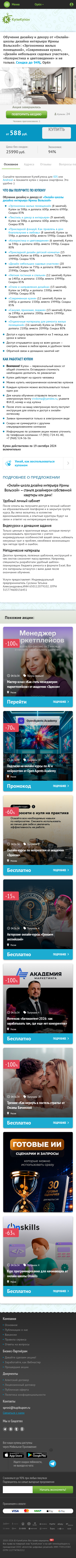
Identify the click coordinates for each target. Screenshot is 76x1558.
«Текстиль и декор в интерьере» (29, 217)
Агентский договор (17, 1380)
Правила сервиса (15, 1339)
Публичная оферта (17, 1389)
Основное (11, 164)
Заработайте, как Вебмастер (23, 1362)
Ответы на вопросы (17, 1344)
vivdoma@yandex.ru (45, 398)
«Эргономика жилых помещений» (30, 206)
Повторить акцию (26, 114)
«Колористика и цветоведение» (29, 240)
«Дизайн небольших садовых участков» (34, 263)
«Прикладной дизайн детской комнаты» (34, 252)
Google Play (36, 1455)
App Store (13, 1455)
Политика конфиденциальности (25, 1394)
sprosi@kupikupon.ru (16, 1408)
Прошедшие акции (17, 1367)
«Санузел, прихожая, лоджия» (27, 310)
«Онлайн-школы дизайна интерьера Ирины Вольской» (33, 198)
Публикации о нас (16, 1330)
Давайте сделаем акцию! (20, 1357)
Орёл (38, 4)
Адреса (29, 164)
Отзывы (45, 164)
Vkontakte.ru (11, 1429)
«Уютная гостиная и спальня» (27, 275)
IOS (55, 176)
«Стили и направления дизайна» (29, 287)
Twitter (16, 1429)
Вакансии (11, 1334)
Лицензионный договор (20, 1385)
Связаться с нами (14, 1413)
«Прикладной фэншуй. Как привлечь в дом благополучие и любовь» (36, 230)
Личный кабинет (71, 4)
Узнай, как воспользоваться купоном (35, 463)
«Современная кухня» (22, 298)
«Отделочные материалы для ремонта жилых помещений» (37, 323)
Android (8, 180)
